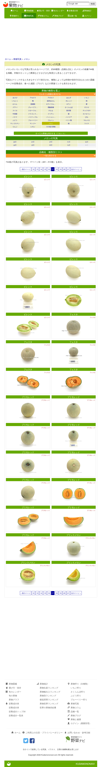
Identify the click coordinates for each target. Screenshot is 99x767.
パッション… (50, 117)
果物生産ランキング (49, 687)
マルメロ (87, 120)
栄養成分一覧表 (16, 715)
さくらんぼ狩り (78, 691)
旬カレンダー (58, 10)
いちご (86, 97)
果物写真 (30, 15)
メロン (27, 59)
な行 (86, 142)
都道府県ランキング (49, 699)
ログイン (88, 15)
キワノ (68, 104)
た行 (68, 142)
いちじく (15, 101)
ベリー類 (69, 120)
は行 (14, 145)
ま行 (32, 145)
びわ (86, 117)
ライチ (86, 123)
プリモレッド (28, 397)
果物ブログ (58, 15)
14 (41, 169)
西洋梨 (68, 110)
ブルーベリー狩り (79, 699)
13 (37, 169)
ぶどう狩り (76, 695)
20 (64, 169)
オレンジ (69, 101)
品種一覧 (73, 15)
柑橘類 (33, 104)
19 (60, 169)
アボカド (51, 97)
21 (68, 169)
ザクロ (86, 107)
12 (33, 169)
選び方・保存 (44, 10)
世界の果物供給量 (48, 707)
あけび (15, 97)
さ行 (50, 142)
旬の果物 (13, 695)
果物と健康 (76, 719)
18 (56, 169)
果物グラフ (14, 699)
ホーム (15, 10)
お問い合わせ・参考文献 (79, 732)
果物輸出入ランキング (50, 691)
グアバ (15, 107)
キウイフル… (50, 104)
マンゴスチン (15, 123)
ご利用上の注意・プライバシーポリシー (44, 732)
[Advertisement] (49, 38)
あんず (68, 97)
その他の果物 (50, 126)
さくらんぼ (69, 107)
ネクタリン (86, 114)
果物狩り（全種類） (80, 683)
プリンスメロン (73, 534)
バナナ (15, 117)
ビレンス (28, 176)
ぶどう (15, 120)
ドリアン (51, 114)
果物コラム (44, 15)
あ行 (14, 142)
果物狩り (15, 15)
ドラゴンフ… (33, 114)
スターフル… (33, 110)
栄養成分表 (73, 10)
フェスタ (73, 314)
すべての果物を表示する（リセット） (50, 133)
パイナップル (33, 117)
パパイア (69, 117)
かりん (15, 104)
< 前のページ (25, 169)
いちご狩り (76, 687)
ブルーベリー (33, 120)
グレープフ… (33, 107)
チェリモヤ (86, 110)
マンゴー (33, 123)
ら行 (68, 145)
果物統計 (88, 10)
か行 (32, 142)
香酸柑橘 (51, 107)
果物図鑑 (30, 10)
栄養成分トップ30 (17, 711)
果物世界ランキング (49, 703)
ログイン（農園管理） (81, 723)
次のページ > (76, 169)
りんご (15, 126)
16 (49, 169)
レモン (33, 126)
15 (45, 169)
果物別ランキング (48, 695)
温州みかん (51, 101)
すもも (50, 110)
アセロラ (33, 97)
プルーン (51, 120)
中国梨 (15, 114)
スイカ (15, 110)
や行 (50, 145)
